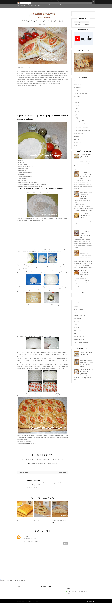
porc (75, 111)
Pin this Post (59, 459)
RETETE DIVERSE (79, 336)
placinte (76, 108)
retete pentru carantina (50, 463)
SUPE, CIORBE (78, 318)
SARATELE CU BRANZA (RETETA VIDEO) (85, 216)
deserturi (76, 90)
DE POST (76, 321)
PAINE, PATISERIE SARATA (81, 343)
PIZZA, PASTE (77, 330)
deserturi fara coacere (80, 93)
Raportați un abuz (70, 587)
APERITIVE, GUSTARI (79, 315)
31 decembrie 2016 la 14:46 (29, 538)
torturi (75, 145)
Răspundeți (66, 543)
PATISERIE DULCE (79, 339)
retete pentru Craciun (80, 127)
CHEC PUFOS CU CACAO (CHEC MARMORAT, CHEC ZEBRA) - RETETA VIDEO (82, 255)
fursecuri (76, 96)
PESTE (76, 333)
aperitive (76, 84)
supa (75, 139)
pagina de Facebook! (30, 443)
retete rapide (77, 133)
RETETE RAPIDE (78, 309)
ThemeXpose (28, 601)
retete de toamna (79, 124)
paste (75, 102)
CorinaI (25, 536)
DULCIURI (76, 327)
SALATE (76, 306)
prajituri (76, 115)
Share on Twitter (44, 459)
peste (75, 105)
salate (75, 136)
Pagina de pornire (79, 303)
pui (74, 118)
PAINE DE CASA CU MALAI (23, 520)
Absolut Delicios (33, 12)
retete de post (78, 121)
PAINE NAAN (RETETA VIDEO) (41, 520)
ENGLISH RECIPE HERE (23, 67)
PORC (75, 324)
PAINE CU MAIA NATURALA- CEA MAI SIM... (59, 520)
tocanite (76, 142)
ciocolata (76, 87)
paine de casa (39, 463)
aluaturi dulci (77, 81)
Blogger (59, 1)
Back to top (90, 601)
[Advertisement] (42, 101)
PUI (75, 312)
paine (33, 463)
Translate (86, 24)
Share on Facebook (28, 459)
